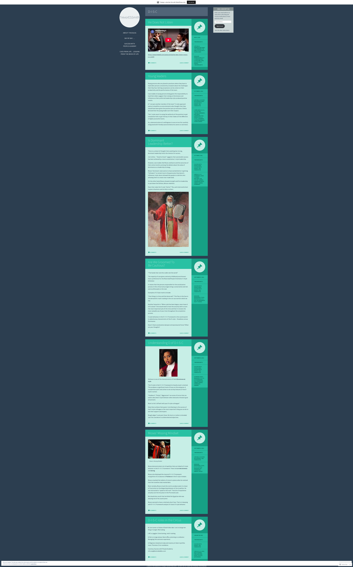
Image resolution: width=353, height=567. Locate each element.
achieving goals (198, 376)
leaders (201, 180)
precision (196, 554)
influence (197, 114)
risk (201, 554)
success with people (198, 62)
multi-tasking (198, 301)
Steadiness (201, 118)
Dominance (202, 113)
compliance (197, 110)
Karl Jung (201, 60)
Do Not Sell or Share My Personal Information (192, 566)
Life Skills (197, 46)
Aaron (196, 174)
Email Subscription (223, 9)
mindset (196, 471)
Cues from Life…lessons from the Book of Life (130, 52)
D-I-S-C (202, 110)
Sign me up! (220, 26)
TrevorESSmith (198, 65)
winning (196, 385)
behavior (196, 296)
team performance (199, 120)
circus (196, 551)
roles (195, 555)
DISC (195, 300)
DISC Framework (198, 381)
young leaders (198, 121)
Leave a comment (184, 63)
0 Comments (153, 63)
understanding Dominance (198, 183)
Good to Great (199, 176)
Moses (202, 181)
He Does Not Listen (160, 22)
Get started (191, 2)
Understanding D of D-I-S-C (165, 343)
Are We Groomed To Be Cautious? (161, 263)
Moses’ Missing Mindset (163, 433)
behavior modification (197, 57)
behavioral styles (199, 297)
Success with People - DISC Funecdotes (198, 104)
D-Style (196, 111)
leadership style (198, 116)
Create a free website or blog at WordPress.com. (162, 566)
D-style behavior (199, 379)
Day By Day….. (129, 38)
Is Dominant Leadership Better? (160, 142)
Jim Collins (198, 179)
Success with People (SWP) (199, 51)
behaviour (197, 299)
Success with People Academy (129, 45)
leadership (197, 181)
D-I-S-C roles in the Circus (164, 520)
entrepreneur (201, 300)
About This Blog (129, 33)
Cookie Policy (34, 564)
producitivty (197, 117)
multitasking (198, 552)
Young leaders (157, 76)
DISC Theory (197, 112)
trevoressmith (198, 42)
